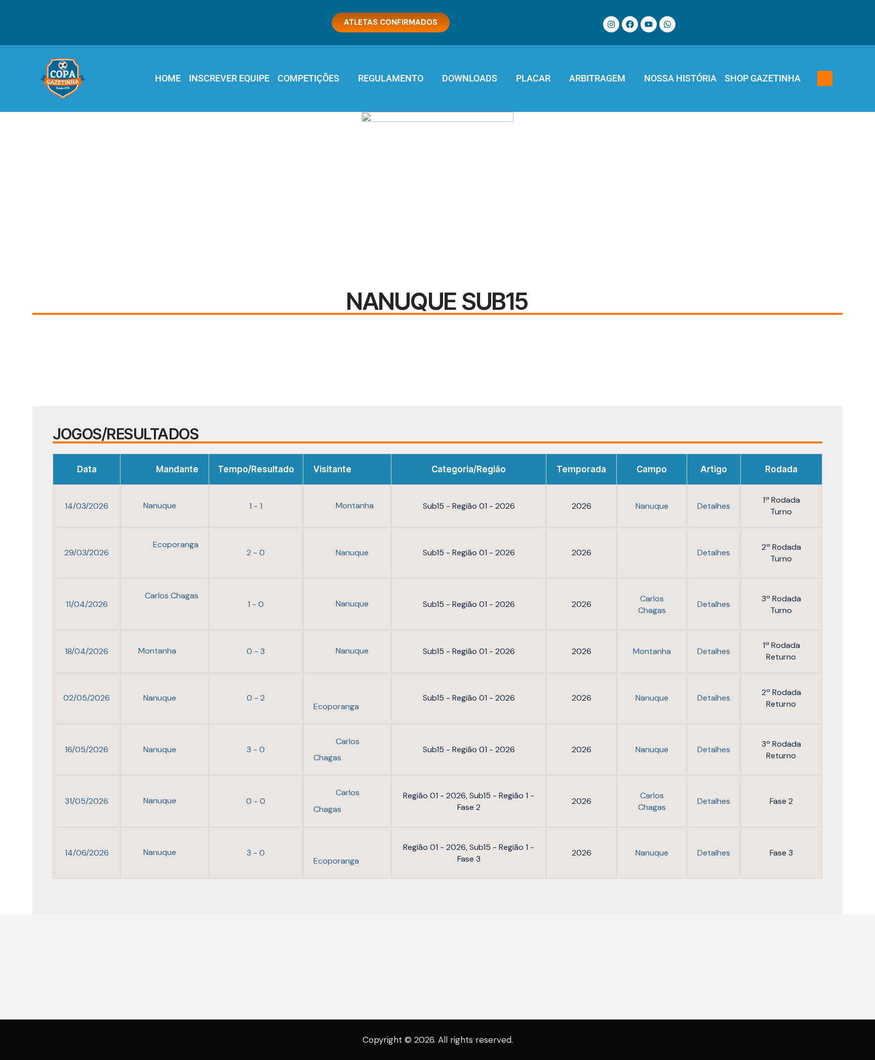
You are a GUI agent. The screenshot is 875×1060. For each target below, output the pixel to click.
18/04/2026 (86, 651)
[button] (824, 78)
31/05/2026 (86, 801)
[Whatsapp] (667, 24)
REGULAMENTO (390, 78)
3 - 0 (256, 749)
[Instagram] (611, 24)
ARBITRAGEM (597, 78)
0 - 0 (255, 801)
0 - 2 (256, 697)
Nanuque (160, 505)
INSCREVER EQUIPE (229, 78)
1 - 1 (255, 506)
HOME (168, 78)
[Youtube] (649, 24)
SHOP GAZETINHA (763, 78)
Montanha (354, 505)
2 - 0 (256, 552)
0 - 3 (256, 651)
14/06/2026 (87, 852)
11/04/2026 (87, 604)
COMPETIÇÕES (308, 78)
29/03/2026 (86, 552)
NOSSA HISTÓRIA (680, 78)
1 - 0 (256, 604)
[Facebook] (630, 24)
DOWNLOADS (469, 78)
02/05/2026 (86, 697)
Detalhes (713, 506)
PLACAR (533, 78)
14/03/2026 (86, 506)
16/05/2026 (86, 749)
